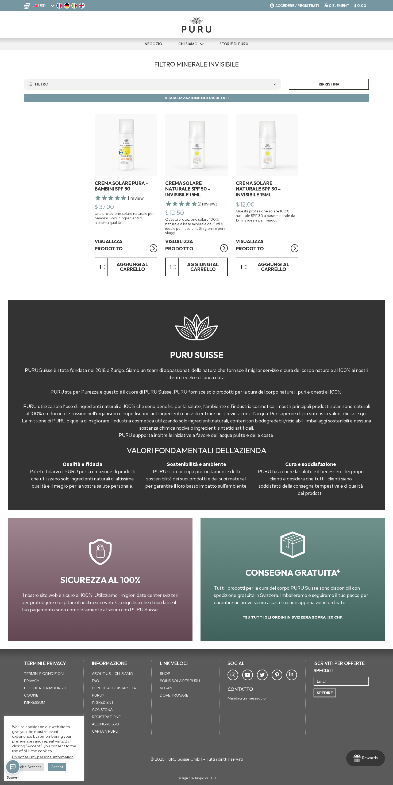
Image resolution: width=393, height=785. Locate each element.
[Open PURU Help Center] (12, 766)
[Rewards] (365, 758)
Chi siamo (188, 43)
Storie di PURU (233, 43)
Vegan (166, 688)
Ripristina (329, 84)
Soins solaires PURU (180, 680)
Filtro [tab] (41, 84)
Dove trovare (174, 695)
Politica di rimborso (45, 688)
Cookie (31, 695)
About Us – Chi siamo (112, 673)
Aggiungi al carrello (132, 266)
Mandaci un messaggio (247, 698)
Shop (165, 673)
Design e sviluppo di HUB (197, 778)
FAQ (95, 680)
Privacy (31, 680)
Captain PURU (105, 731)
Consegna (102, 709)
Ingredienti (103, 702)
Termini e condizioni (44, 673)
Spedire (325, 692)
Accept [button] (57, 767)
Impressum (34, 702)
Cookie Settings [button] (28, 767)
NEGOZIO (153, 43)
